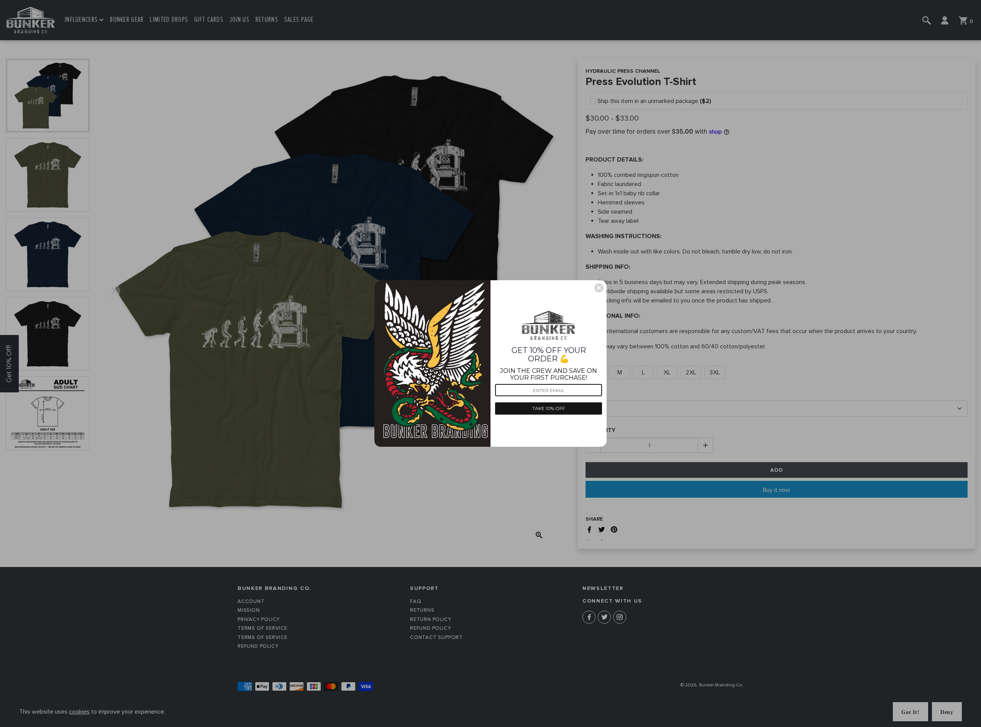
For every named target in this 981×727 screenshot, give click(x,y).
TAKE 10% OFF (548, 408)
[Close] (599, 287)
